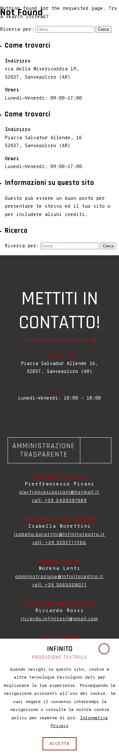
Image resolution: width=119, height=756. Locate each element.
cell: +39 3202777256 (59, 543)
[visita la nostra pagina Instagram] (61, 417)
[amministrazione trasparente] (59, 450)
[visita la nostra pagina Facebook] (58, 417)
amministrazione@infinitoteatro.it (59, 577)
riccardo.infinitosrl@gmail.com (59, 619)
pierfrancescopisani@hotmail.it (59, 492)
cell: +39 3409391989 (59, 501)
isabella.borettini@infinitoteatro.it (59, 534)
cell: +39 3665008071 (59, 585)
